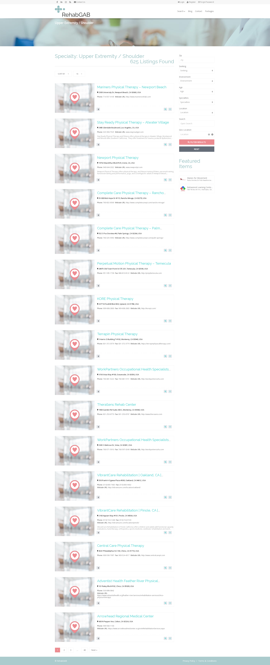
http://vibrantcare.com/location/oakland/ (124, 487)
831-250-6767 (124, 414)
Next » (94, 650)
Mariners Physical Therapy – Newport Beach (131, 87)
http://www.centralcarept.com (153, 555)
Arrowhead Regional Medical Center (125, 616)
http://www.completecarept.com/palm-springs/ (144, 238)
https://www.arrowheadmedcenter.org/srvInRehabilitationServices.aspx (136, 628)
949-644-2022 (108, 167)
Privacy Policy (189, 661)
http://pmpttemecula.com (151, 273)
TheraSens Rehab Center (116, 404)
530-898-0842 (108, 590)
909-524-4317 (124, 555)
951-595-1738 (108, 273)
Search (180, 11)
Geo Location (185, 129)
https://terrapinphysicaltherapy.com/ (156, 343)
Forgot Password (207, 2)
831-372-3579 (108, 343)
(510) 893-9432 (125, 485)
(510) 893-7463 (109, 485)
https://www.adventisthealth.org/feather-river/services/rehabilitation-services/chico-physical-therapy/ (130, 596)
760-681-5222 (108, 379)
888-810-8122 (124, 273)
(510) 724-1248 (109, 520)
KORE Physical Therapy (115, 299)
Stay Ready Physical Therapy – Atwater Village (133, 122)
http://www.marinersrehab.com (138, 97)
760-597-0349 (124, 449)
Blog (190, 11)
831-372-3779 (124, 343)
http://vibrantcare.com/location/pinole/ (123, 523)
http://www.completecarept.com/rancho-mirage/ (145, 202)
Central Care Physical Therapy (120, 546)
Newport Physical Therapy (118, 158)
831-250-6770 (108, 414)
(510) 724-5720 (125, 520)
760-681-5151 (124, 379)
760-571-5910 (108, 449)
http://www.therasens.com (151, 414)
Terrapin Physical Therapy (117, 334)
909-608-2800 (108, 308)
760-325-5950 (108, 238)
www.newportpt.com (134, 167)
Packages (209, 11)
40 (85, 650)
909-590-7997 (108, 555)
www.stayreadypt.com (135, 132)
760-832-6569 (108, 202)
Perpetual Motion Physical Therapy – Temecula (134, 263)
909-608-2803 (124, 308)
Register (192, 2)
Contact (198, 11)
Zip (180, 55)
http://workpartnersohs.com (152, 379)
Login (182, 2)
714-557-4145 (108, 97)
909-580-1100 (108, 626)
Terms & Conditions (207, 661)
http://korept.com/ (148, 308)
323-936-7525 (108, 132)
